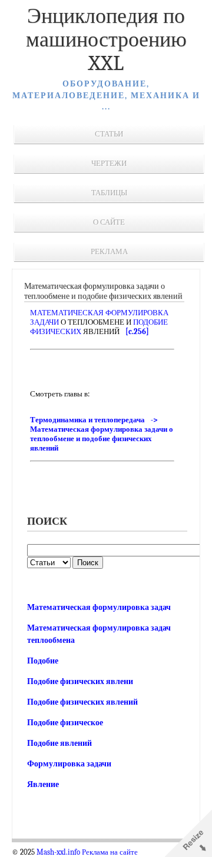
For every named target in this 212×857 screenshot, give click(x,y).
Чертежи (109, 163)
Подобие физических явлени (80, 681)
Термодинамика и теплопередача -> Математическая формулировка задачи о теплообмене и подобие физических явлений (101, 433)
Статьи (109, 133)
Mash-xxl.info (58, 852)
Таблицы (109, 192)
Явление (43, 784)
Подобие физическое (65, 723)
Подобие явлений (59, 743)
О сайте (109, 222)
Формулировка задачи (69, 764)
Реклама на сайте (110, 852)
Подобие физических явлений (82, 702)
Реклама (109, 251)
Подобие (42, 661)
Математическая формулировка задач (99, 607)
